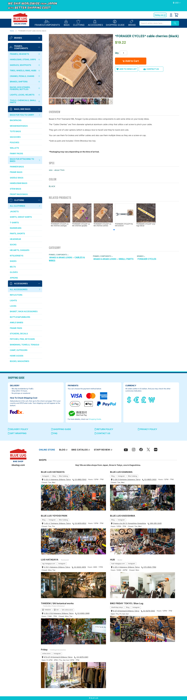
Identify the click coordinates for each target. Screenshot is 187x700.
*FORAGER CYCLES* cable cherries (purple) (81, 225)
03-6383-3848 (83, 613)
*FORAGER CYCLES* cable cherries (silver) (102, 225)
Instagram (45, 476)
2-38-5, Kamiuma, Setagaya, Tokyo (126, 479)
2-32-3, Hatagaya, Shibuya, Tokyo (57, 479)
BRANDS (140, 256)
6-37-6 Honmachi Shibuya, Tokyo (126, 611)
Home (12, 31)
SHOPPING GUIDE (62, 429)
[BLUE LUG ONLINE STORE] (20, 18)
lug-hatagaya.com (48, 564)
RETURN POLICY (104, 429)
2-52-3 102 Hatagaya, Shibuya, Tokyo (59, 613)
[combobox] (155, 23)
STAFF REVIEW (102, 449)
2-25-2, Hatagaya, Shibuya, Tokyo (126, 567)
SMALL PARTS (126, 259)
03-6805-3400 (150, 479)
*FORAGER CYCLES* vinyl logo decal (145, 225)
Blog (54, 476)
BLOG (62, 449)
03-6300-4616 (80, 567)
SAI (57, 610)
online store (46, 653)
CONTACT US (103, 433)
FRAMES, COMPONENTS (58, 255)
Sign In (171, 15)
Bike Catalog (63, 476)
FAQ (55, 433)
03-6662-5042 (80, 479)
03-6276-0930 (149, 611)
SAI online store (67, 610)
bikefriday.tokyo (117, 607)
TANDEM (47, 610)
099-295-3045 (156, 523)
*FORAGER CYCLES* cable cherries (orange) (60, 225)
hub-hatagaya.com (118, 564)
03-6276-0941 (82, 657)
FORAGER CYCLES (147, 259)
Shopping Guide (95, 419)
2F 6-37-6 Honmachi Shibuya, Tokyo (58, 657)
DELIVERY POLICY (18, 429)
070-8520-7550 (149, 567)
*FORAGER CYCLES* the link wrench (124, 225)
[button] (177, 2)
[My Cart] (176, 15)
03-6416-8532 (80, 523)
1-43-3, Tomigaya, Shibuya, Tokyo (57, 523)
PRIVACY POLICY (148, 429)
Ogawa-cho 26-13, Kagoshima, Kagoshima (129, 523)
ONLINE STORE (47, 449)
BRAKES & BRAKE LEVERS (60, 257)
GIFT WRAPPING (17, 433)
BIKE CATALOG (79, 449)
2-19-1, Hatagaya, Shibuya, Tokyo (57, 567)
